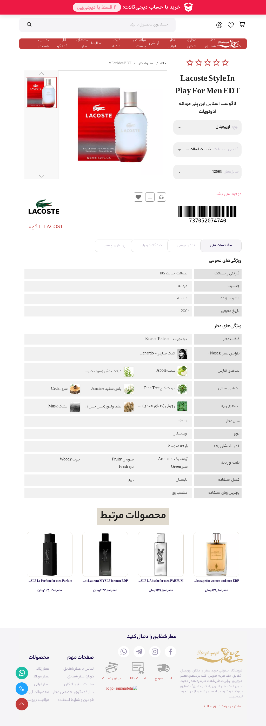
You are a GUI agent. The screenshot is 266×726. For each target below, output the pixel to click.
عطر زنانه (42, 669)
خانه (163, 63)
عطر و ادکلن (191, 43)
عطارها (96, 44)
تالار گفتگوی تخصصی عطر (73, 692)
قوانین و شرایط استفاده (76, 700)
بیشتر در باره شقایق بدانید (223, 707)
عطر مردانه (41, 677)
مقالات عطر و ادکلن (79, 685)
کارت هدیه (116, 43)
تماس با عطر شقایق (78, 669)
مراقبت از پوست (139, 43)
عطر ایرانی (172, 43)
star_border (189, 62)
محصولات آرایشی (36, 692)
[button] (207, 127)
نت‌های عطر (82, 43)
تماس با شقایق (43, 43)
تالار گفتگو (62, 43)
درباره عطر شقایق (80, 677)
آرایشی (154, 44)
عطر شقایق (210, 43)
